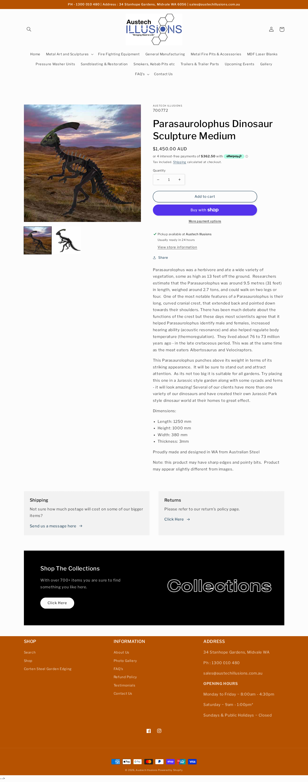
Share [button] (163, 258)
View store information (177, 247)
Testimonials (125, 685)
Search (30, 652)
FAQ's (118, 669)
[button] (29, 29)
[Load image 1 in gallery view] (37, 240)
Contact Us (123, 693)
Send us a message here (53, 526)
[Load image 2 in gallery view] (67, 240)
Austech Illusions (146, 770)
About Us (121, 652)
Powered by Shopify (170, 770)
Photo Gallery (125, 661)
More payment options (205, 221)
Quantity (159, 170)
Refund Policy (125, 677)
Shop (28, 661)
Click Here (174, 519)
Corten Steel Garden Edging (48, 669)
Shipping (179, 162)
